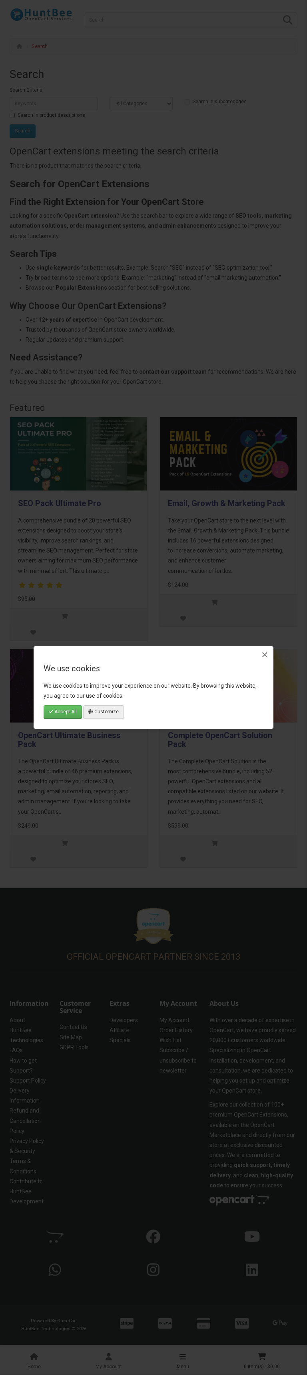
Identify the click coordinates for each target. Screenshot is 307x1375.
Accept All (65, 712)
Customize (106, 712)
